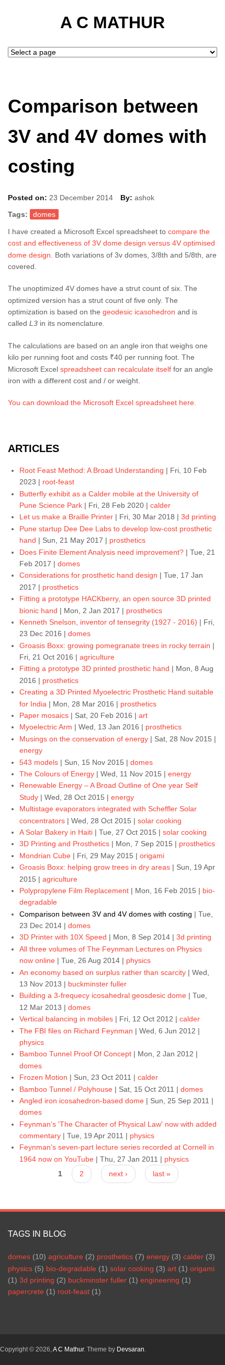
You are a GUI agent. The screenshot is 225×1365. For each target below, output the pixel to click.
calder (160, 505)
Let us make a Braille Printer (66, 517)
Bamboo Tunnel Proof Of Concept (75, 1054)
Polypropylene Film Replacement (74, 890)
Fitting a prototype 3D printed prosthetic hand (94, 668)
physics (138, 960)
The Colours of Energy (56, 774)
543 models (38, 762)
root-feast (58, 482)
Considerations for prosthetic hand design (88, 575)
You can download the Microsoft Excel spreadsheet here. (102, 402)
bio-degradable (71, 1268)
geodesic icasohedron (139, 312)
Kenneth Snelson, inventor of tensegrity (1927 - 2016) (108, 622)
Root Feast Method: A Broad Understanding (91, 470)
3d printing (198, 517)
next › (118, 1173)
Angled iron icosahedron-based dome (82, 1100)
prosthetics (127, 540)
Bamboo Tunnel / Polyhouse (66, 1089)
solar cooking (160, 820)
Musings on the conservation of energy (83, 739)
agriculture (97, 657)
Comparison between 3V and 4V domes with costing (105, 914)
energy (30, 750)
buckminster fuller (97, 984)
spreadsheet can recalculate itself (115, 369)
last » (162, 1173)
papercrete (26, 1291)
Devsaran (130, 1349)
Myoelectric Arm (45, 727)
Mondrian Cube (45, 855)
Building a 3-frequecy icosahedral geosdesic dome (102, 995)
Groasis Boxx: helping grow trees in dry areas (94, 867)
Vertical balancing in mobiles (66, 1019)
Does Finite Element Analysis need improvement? (101, 552)
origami (152, 855)
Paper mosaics (44, 715)
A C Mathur (112, 22)
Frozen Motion (43, 1077)
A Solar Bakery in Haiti (56, 832)
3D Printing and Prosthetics (64, 843)
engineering (159, 1280)
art (143, 715)
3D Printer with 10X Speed (63, 937)
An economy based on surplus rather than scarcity (103, 972)
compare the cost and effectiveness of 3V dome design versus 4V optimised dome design (111, 243)
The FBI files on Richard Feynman (76, 1031)
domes (44, 214)
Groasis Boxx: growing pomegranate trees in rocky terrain (114, 645)
